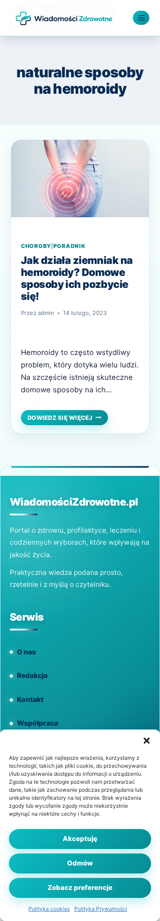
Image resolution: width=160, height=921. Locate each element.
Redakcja (32, 675)
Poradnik (69, 246)
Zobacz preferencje (80, 887)
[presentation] (80, 186)
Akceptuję (80, 838)
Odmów (80, 863)
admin (46, 312)
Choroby (36, 246)
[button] (146, 740)
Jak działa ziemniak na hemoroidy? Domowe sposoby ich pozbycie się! (76, 278)
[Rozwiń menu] (141, 17)
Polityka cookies (49, 908)
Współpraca (37, 723)
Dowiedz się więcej (68, 418)
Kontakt (30, 699)
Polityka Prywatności (100, 908)
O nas (26, 652)
